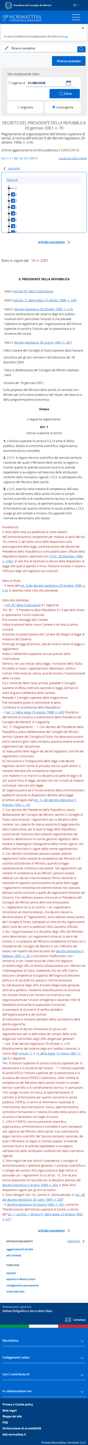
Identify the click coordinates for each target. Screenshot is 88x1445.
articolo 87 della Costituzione (33, 291)
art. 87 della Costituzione (24, 604)
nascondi (14, 168)
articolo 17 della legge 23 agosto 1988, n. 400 (44, 300)
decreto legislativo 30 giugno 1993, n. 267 (43, 342)
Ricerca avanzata (69, 60)
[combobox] (44, 48)
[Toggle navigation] (76, 17)
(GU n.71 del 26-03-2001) (19, 158)
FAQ (5, 1422)
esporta (11, 1273)
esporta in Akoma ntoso (20, 1279)
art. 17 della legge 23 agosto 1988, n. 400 (35, 712)
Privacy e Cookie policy (17, 1404)
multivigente (64, 107)
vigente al (19, 82)
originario (27, 107)
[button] (68, 83)
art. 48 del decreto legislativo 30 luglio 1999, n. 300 (43, 1197)
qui (66, 36)
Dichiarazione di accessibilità (21, 1428)
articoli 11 (26, 1053)
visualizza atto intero (73, 158)
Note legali (9, 1410)
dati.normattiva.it (14, 1434)
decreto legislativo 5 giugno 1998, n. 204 (30, 1184)
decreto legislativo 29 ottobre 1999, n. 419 (43, 309)
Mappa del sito (12, 1416)
